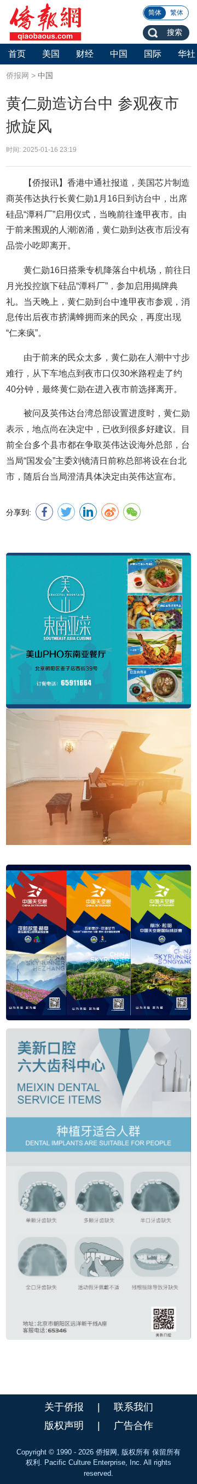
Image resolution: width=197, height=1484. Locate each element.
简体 (154, 12)
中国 (45, 75)
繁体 (176, 12)
